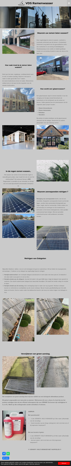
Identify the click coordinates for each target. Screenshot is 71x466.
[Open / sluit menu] (69, 3)
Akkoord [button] (64, 463)
